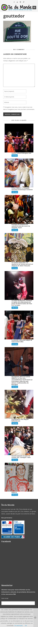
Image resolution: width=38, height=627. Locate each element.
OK (26, 625)
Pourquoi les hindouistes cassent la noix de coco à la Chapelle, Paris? (21, 226)
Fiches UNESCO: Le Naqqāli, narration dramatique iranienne (22, 188)
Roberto (14, 492)
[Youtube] (17, 2)
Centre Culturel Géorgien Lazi (21, 153)
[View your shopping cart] (20, 2)
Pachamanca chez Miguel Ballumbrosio (20, 420)
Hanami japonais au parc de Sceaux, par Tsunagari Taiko (21, 456)
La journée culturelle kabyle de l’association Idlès (22, 341)
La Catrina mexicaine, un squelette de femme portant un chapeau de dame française (22, 264)
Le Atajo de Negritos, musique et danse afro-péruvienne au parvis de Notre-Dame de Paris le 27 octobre (22, 303)
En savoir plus (18, 625)
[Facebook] (14, 2)
